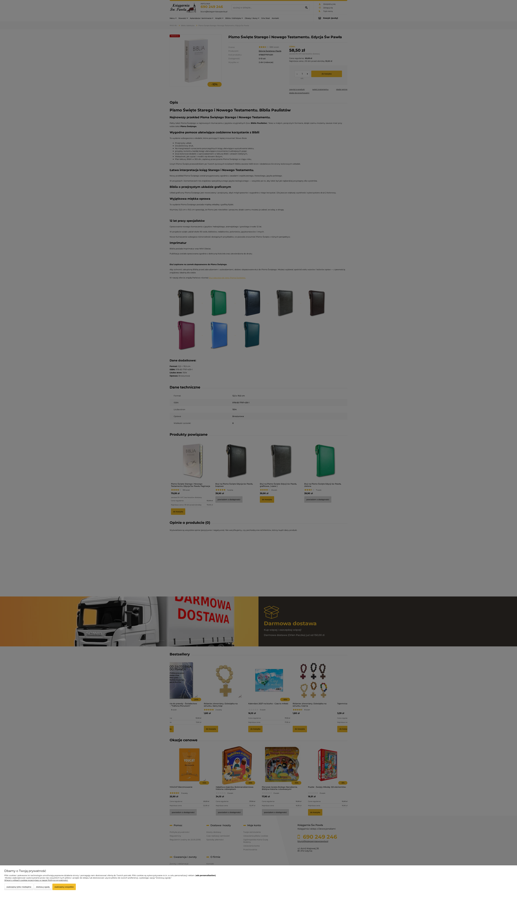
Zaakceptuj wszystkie (64, 887)
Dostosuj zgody (43, 887)
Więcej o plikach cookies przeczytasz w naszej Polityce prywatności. (36, 880)
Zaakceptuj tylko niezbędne (18, 887)
